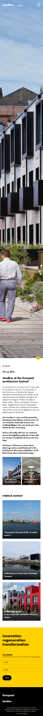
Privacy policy (23, 713)
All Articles (6, 366)
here (23, 428)
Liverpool (8, 695)
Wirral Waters (11, 425)
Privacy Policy (36, 657)
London (7, 701)
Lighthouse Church (20, 435)
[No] (41, 708)
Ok (17, 713)
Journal (19, 5)
